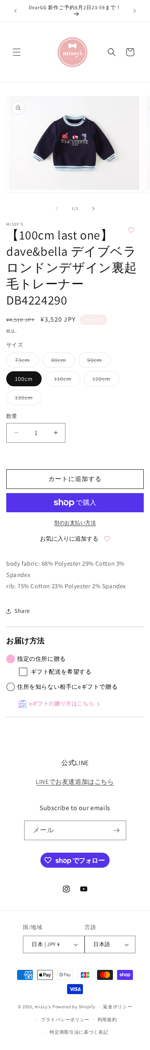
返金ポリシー (117, 1007)
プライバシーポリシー (65, 1019)
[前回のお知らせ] (15, 11)
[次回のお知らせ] (134, 11)
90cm (97, 362)
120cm (104, 380)
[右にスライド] (93, 208)
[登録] (117, 830)
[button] (17, 52)
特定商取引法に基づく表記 (79, 1032)
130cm (27, 399)
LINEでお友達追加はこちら (75, 782)
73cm (25, 362)
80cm (61, 362)
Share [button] (22, 610)
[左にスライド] (57, 208)
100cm (24, 379)
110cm (66, 380)
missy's (43, 1007)
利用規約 (107, 1019)
